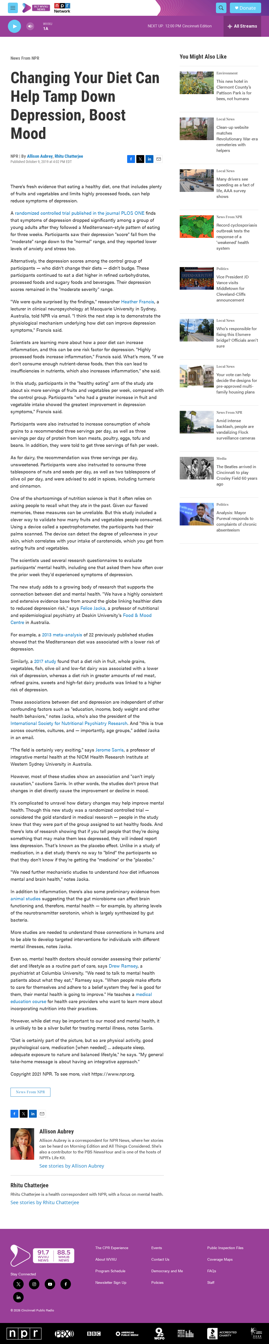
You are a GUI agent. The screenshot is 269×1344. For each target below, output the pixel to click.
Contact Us (160, 1259)
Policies (157, 1282)
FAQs (211, 1271)
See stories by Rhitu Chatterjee (45, 1202)
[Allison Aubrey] (22, 1144)
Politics (222, 269)
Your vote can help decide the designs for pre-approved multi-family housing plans (236, 383)
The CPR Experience (111, 1248)
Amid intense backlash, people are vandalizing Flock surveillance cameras (235, 429)
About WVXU (106, 1259)
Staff (210, 1282)
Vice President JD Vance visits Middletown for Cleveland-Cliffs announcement (232, 288)
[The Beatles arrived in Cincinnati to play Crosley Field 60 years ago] (197, 468)
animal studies (26, 898)
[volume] (30, 26)
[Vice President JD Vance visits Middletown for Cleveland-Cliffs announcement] (197, 278)
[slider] (38, 26)
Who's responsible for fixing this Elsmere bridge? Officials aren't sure (237, 337)
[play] (14, 26)
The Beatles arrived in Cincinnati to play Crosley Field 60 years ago (236, 475)
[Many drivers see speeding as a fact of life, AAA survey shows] (197, 180)
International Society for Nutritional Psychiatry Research (69, 723)
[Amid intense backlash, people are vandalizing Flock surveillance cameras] (197, 422)
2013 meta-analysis (63, 634)
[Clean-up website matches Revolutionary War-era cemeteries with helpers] (197, 128)
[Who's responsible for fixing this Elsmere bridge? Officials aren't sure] (197, 330)
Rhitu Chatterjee (69, 156)
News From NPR (25, 58)
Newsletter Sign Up (110, 1282)
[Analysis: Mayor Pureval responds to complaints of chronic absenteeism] (197, 514)
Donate (248, 8)
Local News (225, 119)
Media (221, 459)
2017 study (44, 661)
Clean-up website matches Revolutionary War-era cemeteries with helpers (237, 138)
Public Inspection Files (225, 1248)
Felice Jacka (92, 608)
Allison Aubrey (40, 156)
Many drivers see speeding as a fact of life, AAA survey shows (235, 187)
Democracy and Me (167, 1271)
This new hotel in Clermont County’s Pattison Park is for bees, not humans (234, 89)
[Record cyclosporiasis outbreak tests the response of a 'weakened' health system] (197, 226)
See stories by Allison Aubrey (71, 1166)
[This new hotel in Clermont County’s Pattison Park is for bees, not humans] (197, 82)
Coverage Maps (220, 1259)
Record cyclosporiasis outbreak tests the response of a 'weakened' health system (236, 236)
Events (156, 1248)
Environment (227, 73)
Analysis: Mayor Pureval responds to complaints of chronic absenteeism (236, 521)
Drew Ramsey (123, 965)
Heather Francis (137, 301)
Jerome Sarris (110, 749)
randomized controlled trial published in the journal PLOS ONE (79, 212)
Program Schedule (110, 1271)
